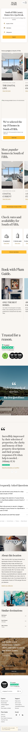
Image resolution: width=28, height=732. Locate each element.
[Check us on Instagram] (16, 715)
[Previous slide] (12, 472)
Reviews (17, 708)
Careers (3, 721)
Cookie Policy (7, 729)
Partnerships (4, 702)
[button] (14, 2)
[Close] (17, 728)
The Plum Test (4, 720)
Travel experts (18, 704)
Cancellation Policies (20, 706)
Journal (2, 706)
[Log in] (24, 2)
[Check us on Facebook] (19, 715)
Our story (3, 716)
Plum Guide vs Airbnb (6, 708)
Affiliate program (5, 704)
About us (3, 714)
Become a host (4, 701)
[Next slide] (16, 472)
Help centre (17, 701)
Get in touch (18, 702)
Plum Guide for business (6, 718)
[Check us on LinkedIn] (22, 715)
